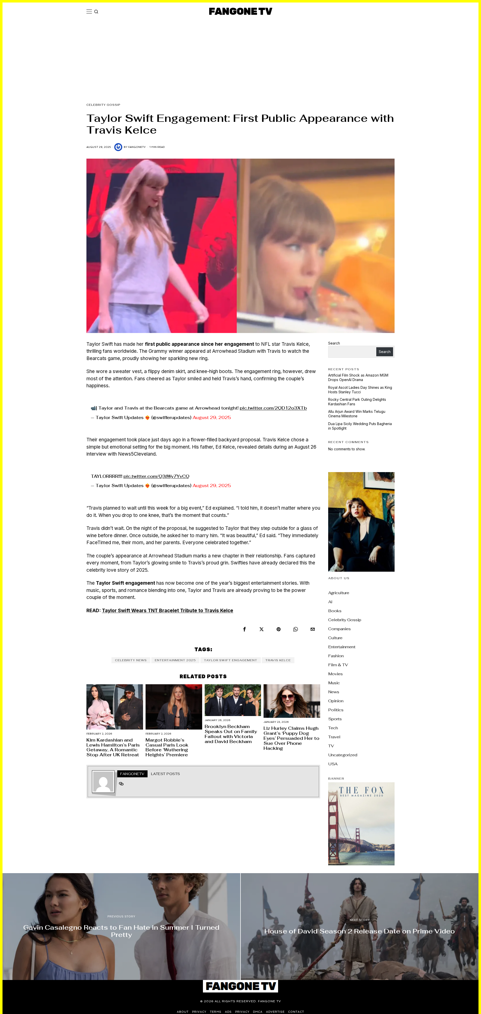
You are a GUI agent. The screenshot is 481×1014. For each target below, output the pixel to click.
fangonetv (137, 147)
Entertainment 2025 (175, 660)
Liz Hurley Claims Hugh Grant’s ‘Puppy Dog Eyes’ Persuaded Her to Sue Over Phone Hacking (291, 738)
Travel (334, 737)
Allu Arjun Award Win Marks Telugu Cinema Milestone (356, 413)
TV (331, 746)
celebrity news (131, 660)
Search (334, 343)
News (333, 692)
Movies (335, 674)
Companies (339, 628)
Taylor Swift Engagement (230, 660)
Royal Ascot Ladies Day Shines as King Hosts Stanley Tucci (360, 389)
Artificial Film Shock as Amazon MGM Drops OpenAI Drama (358, 377)
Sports (335, 719)
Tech (333, 728)
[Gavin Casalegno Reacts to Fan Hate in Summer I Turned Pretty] (121, 926)
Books (334, 610)
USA (332, 764)
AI (330, 601)
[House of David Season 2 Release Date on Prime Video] (359, 926)
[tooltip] (244, 629)
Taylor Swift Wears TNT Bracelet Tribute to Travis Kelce (167, 610)
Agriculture (338, 592)
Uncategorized (342, 755)
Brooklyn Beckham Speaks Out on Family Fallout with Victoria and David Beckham (231, 734)
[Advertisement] (240, 58)
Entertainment (341, 646)
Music (334, 683)
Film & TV (338, 664)
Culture (335, 637)
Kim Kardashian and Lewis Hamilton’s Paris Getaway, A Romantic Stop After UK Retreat (113, 747)
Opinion (335, 701)
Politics (335, 710)
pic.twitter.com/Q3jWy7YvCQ (156, 476)
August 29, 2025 (212, 417)
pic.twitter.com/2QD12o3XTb (273, 408)
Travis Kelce (278, 660)
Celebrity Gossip (103, 105)
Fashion (336, 655)
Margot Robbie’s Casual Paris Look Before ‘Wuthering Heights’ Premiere (167, 747)
